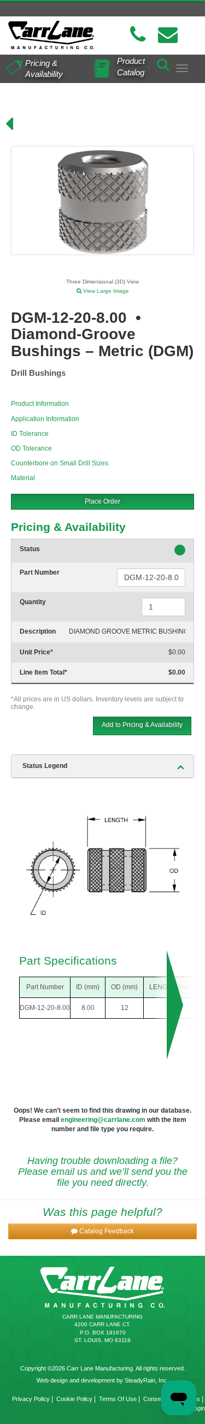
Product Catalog (131, 66)
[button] (102, 1231)
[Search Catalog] (163, 62)
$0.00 (176, 652)
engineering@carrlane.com (103, 1120)
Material (23, 478)
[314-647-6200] (138, 34)
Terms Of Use (118, 1399)
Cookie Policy (74, 1399)
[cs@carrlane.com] (168, 34)
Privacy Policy (31, 1399)
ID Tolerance (30, 434)
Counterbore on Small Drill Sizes (59, 463)
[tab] (102, 766)
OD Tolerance (31, 448)
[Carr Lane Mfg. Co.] (51, 35)
